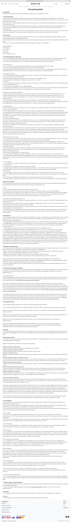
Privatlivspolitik (4, 520)
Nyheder (2, 3)
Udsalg (17, 3)
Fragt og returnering (6, 505)
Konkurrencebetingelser (7, 507)
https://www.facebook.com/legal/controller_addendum (27, 280)
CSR (64, 505)
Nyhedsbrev (65, 507)
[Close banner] (69, 1)
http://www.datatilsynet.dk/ (36, 487)
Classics (9, 3)
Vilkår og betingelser (12, 520)
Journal (13, 3)
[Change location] (66, 4)
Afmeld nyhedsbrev (6, 512)
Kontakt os (4, 503)
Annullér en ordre (5, 509)
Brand (64, 503)
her (37, 174)
